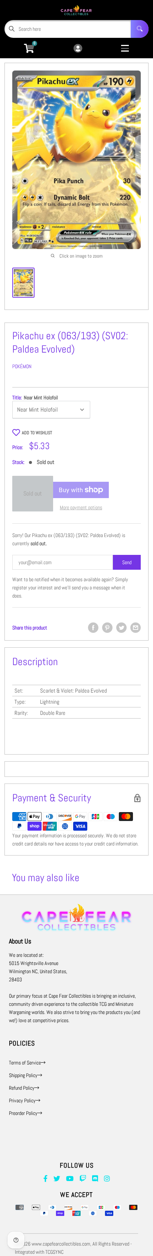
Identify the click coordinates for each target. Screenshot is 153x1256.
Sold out (32, 493)
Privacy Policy (22, 1100)
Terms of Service (25, 1062)
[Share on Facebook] (93, 627)
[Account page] (78, 49)
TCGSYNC (54, 1252)
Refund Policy (22, 1088)
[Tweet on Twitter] (121, 627)
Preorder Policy (23, 1113)
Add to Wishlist (37, 433)
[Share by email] (135, 627)
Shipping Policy (23, 1075)
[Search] (140, 29)
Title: (35, 397)
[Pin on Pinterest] (107, 627)
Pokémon (22, 366)
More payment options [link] (81, 507)
